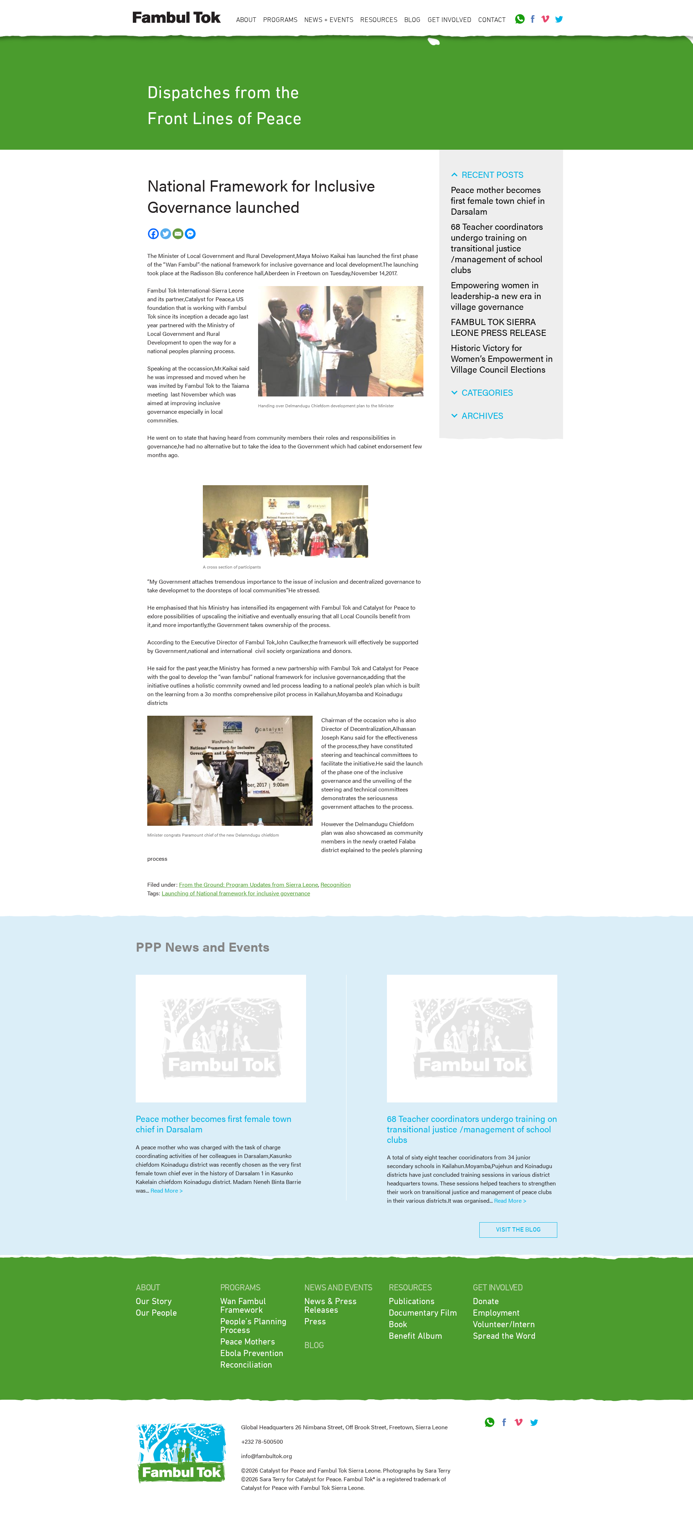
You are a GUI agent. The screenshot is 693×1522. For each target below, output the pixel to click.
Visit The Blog (518, 1230)
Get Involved (449, 20)
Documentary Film (423, 1313)
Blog (412, 20)
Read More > (167, 1190)
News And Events (338, 1288)
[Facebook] (153, 233)
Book (398, 1324)
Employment (496, 1313)
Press (315, 1321)
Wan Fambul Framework (243, 1306)
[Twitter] (165, 233)
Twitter (558, 19)
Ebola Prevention (251, 1353)
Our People (156, 1313)
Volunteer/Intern (504, 1324)
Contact (492, 20)
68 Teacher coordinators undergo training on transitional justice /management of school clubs (497, 248)
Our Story (153, 1301)
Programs (280, 20)
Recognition (336, 884)
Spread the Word (504, 1336)
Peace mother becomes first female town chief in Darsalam (498, 200)
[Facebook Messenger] (190, 233)
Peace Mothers (247, 1342)
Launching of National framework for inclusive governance (236, 893)
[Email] (178, 233)
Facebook (532, 19)
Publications (412, 1301)
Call (520, 19)
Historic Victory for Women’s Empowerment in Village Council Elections (502, 358)
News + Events (328, 20)
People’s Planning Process (253, 1326)
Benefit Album (415, 1336)
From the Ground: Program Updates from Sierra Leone (248, 884)
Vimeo (545, 19)
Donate (486, 1301)
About (246, 20)
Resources (378, 20)
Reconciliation (246, 1365)
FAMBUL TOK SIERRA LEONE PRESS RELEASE (498, 326)
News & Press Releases (330, 1306)
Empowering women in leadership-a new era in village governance (496, 295)
